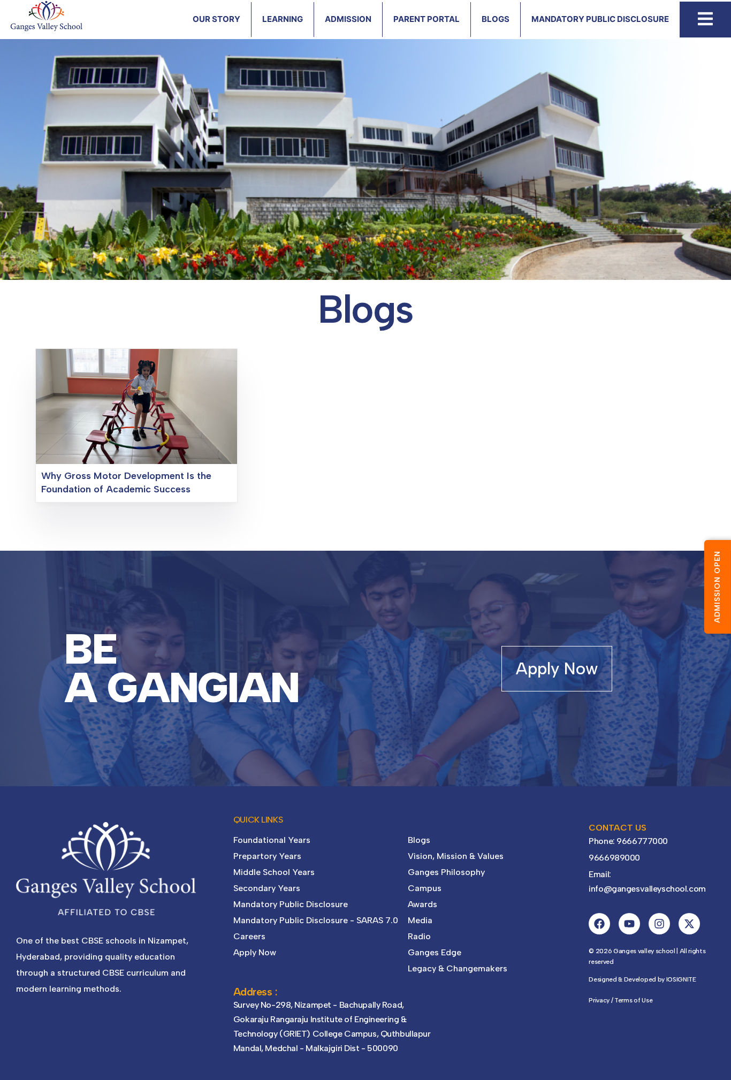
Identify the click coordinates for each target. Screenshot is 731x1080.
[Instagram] (659, 923)
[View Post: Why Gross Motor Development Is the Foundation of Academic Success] (136, 406)
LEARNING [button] (282, 19)
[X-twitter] (689, 923)
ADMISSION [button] (348, 19)
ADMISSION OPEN (717, 587)
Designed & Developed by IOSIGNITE (642, 979)
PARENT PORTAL (426, 19)
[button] (705, 18)
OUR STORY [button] (216, 19)
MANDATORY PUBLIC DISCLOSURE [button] (600, 19)
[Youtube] (629, 923)
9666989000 (614, 858)
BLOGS (495, 19)
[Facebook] (599, 923)
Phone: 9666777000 (628, 841)
